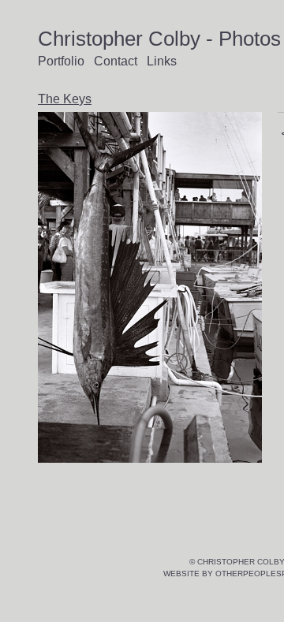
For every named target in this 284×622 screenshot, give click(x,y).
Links (162, 61)
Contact (115, 61)
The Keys (65, 99)
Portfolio (61, 61)
